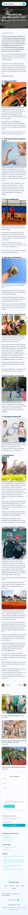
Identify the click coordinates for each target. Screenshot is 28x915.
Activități (11, 885)
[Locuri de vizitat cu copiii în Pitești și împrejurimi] (14, 756)
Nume (5, 778)
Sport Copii (23, 20)
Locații (17, 885)
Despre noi (14, 900)
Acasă (5, 885)
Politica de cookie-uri (14, 909)
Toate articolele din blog (10, 847)
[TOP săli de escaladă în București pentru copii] (14, 704)
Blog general (7, 835)
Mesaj (5, 787)
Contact (14, 888)
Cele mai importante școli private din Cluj (14, 869)
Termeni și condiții (20, 907)
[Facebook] (18, 900)
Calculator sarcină (6, 893)
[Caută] (20, 3)
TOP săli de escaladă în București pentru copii (13, 715)
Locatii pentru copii (8, 840)
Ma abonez (14, 825)
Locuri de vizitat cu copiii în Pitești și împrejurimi (13, 767)
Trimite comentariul (9, 806)
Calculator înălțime (6, 895)
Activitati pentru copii (9, 838)
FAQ (9, 900)
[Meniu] (23, 4)
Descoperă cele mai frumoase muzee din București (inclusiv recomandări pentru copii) (14, 741)
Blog (23, 885)
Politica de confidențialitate (8, 907)
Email (5, 783)
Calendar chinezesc (15, 893)
